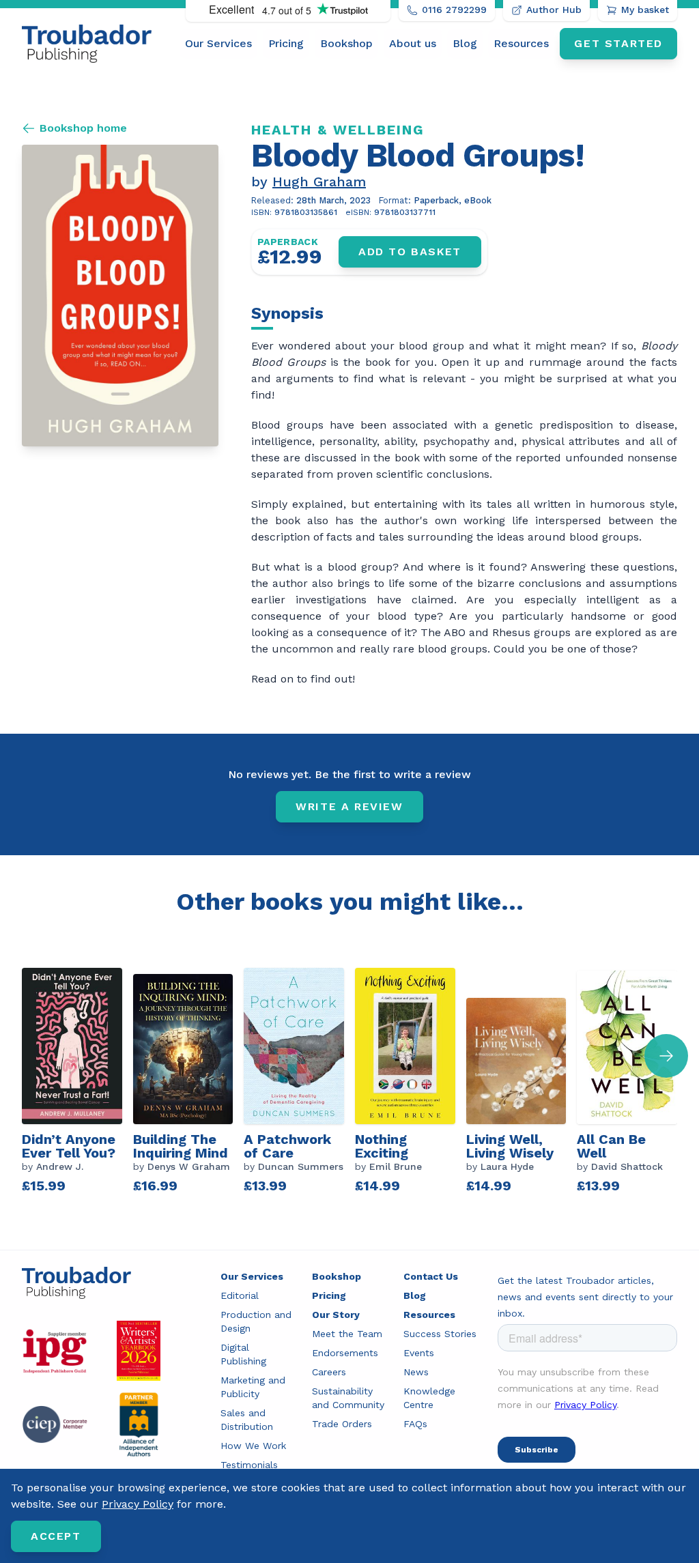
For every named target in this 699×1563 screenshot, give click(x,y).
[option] (77, 1082)
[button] (666, 1056)
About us (412, 43)
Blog (465, 43)
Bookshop (346, 43)
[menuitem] (218, 44)
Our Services (218, 43)
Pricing (286, 43)
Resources (521, 43)
